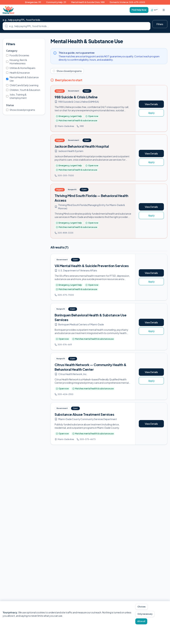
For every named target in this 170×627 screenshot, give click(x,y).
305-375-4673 (88, 439)
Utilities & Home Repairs (22, 67)
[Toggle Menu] (163, 10)
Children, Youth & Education (25, 89)
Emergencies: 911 (33, 2)
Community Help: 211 (56, 2)
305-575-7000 (66, 295)
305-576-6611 (65, 344)
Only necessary (144, 614)
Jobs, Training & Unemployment (18, 96)
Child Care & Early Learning (24, 85)
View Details (151, 104)
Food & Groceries (19, 55)
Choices (141, 606)
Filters (160, 24)
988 (82, 126)
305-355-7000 (66, 175)
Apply (151, 112)
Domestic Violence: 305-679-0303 (127, 2)
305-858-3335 (65, 233)
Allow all (141, 621)
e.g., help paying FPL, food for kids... (23, 19)
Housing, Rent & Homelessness (18, 61)
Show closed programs (22, 109)
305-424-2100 (65, 394)
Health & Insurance (20, 72)
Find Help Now (139, 10)
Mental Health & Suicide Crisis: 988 (88, 2)
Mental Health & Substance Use (24, 79)
